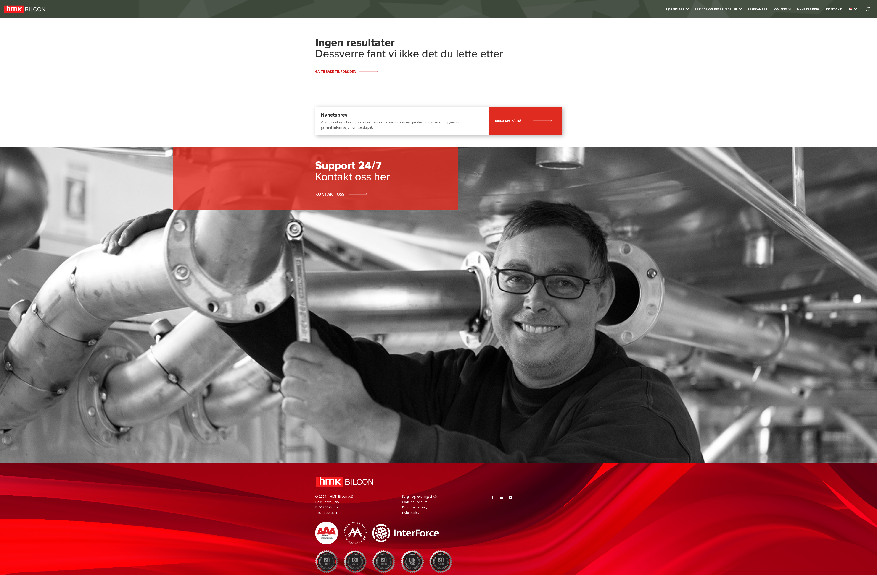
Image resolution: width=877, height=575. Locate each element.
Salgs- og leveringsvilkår (419, 496)
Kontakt (834, 9)
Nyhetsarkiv (808, 9)
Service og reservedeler (716, 9)
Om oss (780, 9)
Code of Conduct (414, 502)
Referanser (757, 9)
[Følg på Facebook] (492, 497)
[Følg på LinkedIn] (501, 497)
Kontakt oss (329, 194)
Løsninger (675, 9)
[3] (850, 9)
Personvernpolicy (414, 507)
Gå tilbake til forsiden (335, 71)
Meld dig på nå (508, 120)
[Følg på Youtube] (510, 497)
